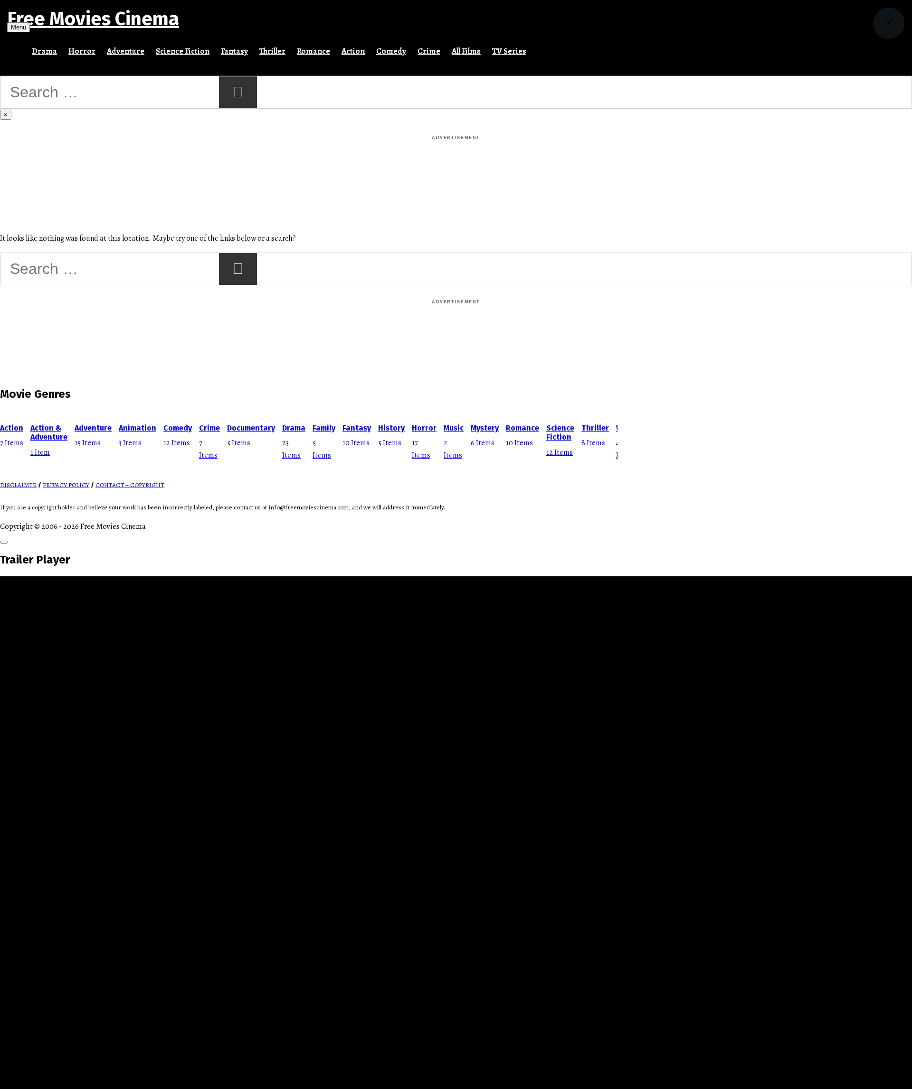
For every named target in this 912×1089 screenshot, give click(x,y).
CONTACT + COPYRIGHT (129, 485)
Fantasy (234, 51)
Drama (44, 51)
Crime (429, 51)
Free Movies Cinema (93, 19)
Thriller (272, 51)
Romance (313, 51)
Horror (81, 51)
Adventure (125, 51)
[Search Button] (537, 47)
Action (353, 51)
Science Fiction (182, 51)
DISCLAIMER (18, 485)
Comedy (391, 51)
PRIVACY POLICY (66, 485)
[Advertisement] (456, 163)
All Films (466, 51)
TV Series (509, 51)
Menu (18, 27)
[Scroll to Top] (4, 542)
